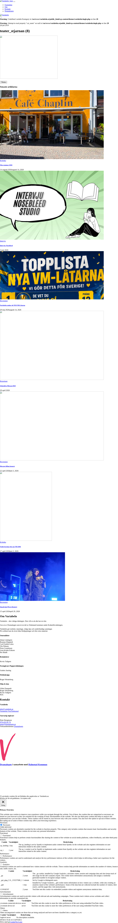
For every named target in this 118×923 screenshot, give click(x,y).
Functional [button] (4, 833)
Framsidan (8, 5)
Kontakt (7, 9)
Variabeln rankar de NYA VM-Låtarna (12, 305)
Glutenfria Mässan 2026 (8, 386)
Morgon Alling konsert (7, 466)
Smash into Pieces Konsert (8, 607)
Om (6, 7)
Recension (4, 301)
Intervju (3, 241)
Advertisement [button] (5, 892)
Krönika (3, 161)
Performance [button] (4, 854)
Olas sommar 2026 (6, 165)
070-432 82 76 (5, 722)
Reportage (3, 381)
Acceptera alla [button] (25, 798)
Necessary (6, 825)
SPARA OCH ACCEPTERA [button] (11, 920)
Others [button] (2, 908)
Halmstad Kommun (37, 764)
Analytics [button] (3, 862)
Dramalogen (9, 11)
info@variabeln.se (6, 709)
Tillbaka (3, 82)
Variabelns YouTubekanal (9, 711)
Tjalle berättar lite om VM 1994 (10, 547)
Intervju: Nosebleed (6, 245)
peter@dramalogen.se (8, 724)
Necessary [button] (3, 823)
